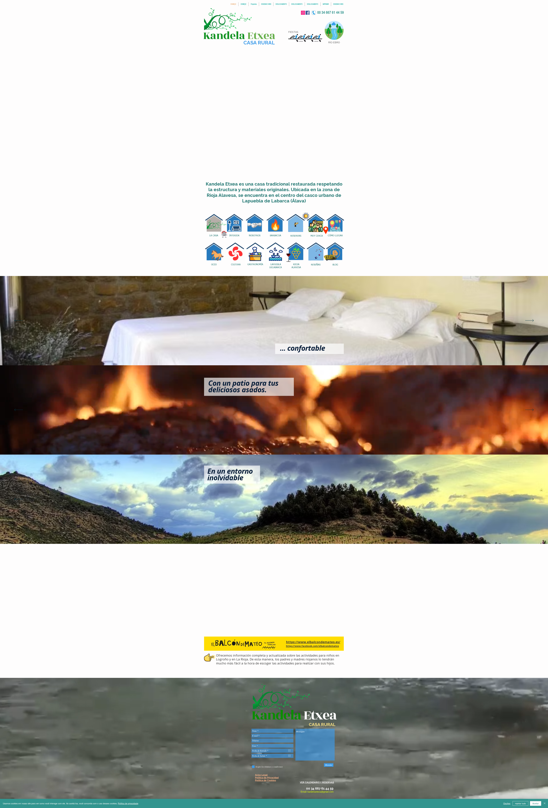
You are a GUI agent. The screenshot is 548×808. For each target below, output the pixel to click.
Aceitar (535, 803)
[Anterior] (18, 320)
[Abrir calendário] (289, 750)
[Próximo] (529, 320)
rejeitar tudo (520, 803)
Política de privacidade (128, 803)
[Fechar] (544, 803)
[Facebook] (308, 13)
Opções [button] (506, 803)
